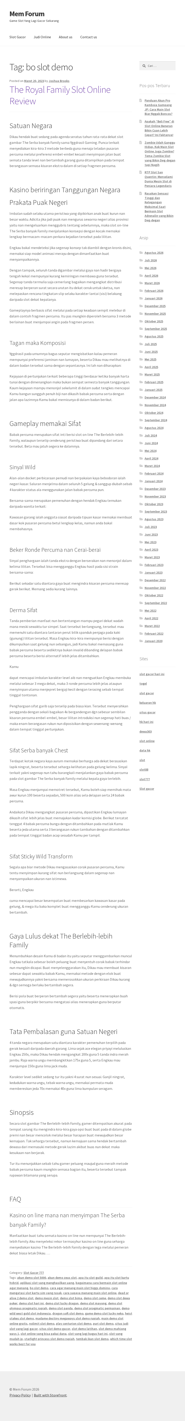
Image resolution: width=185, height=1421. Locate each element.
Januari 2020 (153, 641)
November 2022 (155, 588)
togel (143, 683)
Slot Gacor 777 (33, 1273)
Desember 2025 (155, 306)
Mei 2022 (150, 611)
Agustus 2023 (154, 519)
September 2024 (156, 420)
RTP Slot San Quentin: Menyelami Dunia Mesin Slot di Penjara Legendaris (159, 179)
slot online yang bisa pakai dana (44, 1334)
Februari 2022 (154, 633)
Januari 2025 (153, 390)
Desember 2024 (155, 397)
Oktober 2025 (154, 321)
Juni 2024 (151, 443)
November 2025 (155, 314)
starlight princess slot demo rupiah (49, 1339)
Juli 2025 (151, 344)
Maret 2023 (152, 557)
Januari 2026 (153, 298)
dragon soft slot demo (67, 1313)
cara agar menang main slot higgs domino (80, 1288)
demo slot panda (61, 1308)
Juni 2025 (151, 352)
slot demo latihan (84, 1329)
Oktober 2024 (154, 413)
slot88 (143, 769)
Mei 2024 (150, 451)
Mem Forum (26, 13)
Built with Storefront (50, 1395)
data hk (144, 750)
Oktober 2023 (154, 504)
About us (65, 37)
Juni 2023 (151, 534)
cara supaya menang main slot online (89, 1293)
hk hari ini (146, 722)
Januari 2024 (153, 481)
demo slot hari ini (31, 1303)
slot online (147, 741)
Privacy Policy (20, 1395)
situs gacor (147, 712)
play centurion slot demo (73, 1323)
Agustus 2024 (154, 428)
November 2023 (155, 496)
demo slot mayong (93, 1303)
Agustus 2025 (154, 336)
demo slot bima (71, 1298)
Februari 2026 (154, 291)
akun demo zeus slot (62, 1278)
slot (142, 760)
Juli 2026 (151, 260)
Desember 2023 (155, 489)
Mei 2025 (150, 359)
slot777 (144, 779)
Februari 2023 (154, 565)
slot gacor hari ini (151, 674)
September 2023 (156, 511)
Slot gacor (146, 789)
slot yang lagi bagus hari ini (88, 1334)
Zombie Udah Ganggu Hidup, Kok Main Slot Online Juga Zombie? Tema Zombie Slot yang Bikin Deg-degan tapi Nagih (160, 153)
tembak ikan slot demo (92, 1339)
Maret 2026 (152, 283)
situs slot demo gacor (54, 1329)
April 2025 (151, 367)
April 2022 (151, 618)
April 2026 (151, 276)
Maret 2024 (152, 466)
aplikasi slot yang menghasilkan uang (47, 1283)
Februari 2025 (154, 382)
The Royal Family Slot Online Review (60, 95)
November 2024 (155, 405)
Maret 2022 (152, 626)
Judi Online (42, 37)
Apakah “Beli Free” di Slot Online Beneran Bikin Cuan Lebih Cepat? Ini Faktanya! (159, 128)
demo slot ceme (95, 1298)
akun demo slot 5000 (31, 1278)
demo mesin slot (46, 1298)
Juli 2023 (151, 527)
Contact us (88, 37)
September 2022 (156, 603)
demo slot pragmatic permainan (97, 1308)
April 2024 (151, 458)
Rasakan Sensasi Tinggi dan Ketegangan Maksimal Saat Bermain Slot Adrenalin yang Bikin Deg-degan (159, 206)
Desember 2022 (155, 580)
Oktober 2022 (154, 595)
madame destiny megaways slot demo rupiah (67, 1318)
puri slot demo (103, 1323)
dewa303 (145, 731)
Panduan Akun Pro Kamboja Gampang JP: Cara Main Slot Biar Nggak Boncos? (158, 107)
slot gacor (146, 693)
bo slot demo (39, 1288)
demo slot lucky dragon (62, 1303)
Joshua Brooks (59, 81)
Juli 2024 (151, 435)
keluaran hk (147, 703)
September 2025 (156, 329)
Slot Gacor (17, 37)
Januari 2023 (153, 572)
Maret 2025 (152, 374)
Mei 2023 (150, 542)
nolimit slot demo (41, 1323)
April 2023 (151, 550)
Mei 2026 (150, 268)
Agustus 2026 (154, 253)
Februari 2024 (154, 473)
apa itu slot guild (90, 1278)
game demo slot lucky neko (104, 1313)
